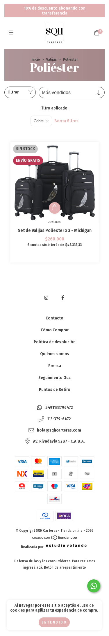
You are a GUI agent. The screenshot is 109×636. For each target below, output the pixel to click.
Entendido (54, 622)
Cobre (39, 121)
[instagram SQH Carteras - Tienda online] (46, 298)
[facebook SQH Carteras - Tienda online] (63, 298)
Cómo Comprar (55, 330)
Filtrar (13, 92)
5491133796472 (59, 407)
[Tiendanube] (55, 539)
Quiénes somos (54, 353)
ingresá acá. (33, 567)
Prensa (54, 365)
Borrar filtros (66, 120)
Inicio (35, 60)
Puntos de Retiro (54, 389)
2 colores (54, 222)
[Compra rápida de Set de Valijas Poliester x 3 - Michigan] (54, 208)
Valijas (51, 60)
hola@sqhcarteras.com (59, 430)
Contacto (54, 318)
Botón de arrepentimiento (65, 567)
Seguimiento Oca (54, 377)
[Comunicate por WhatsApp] (93, 585)
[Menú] (12, 32)
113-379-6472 (59, 419)
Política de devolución (55, 341)
